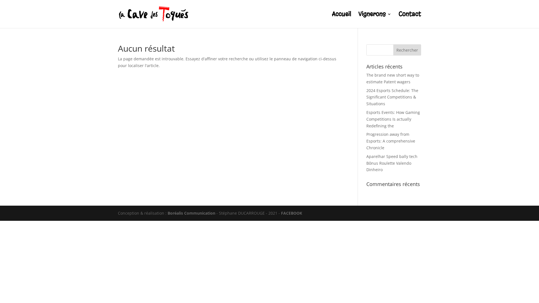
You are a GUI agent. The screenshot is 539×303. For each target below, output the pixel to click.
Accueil (341, 15)
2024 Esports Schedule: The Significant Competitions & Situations (392, 97)
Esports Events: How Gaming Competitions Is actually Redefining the (393, 119)
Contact (410, 15)
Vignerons (372, 15)
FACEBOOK (291, 213)
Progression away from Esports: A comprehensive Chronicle (390, 141)
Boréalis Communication (191, 213)
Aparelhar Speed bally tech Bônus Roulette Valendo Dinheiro (391, 163)
